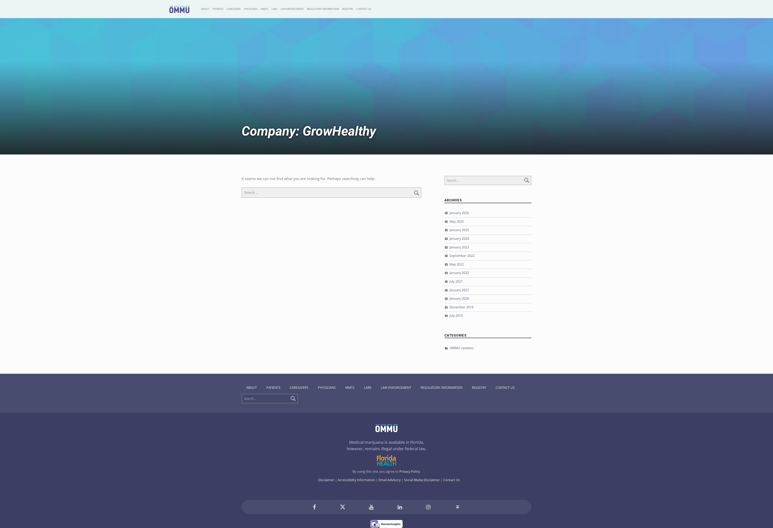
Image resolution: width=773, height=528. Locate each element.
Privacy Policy (409, 471)
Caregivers (234, 9)
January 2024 (459, 238)
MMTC (264, 9)
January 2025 (459, 230)
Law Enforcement (292, 9)
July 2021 (456, 281)
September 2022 (462, 255)
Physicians (251, 9)
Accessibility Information (356, 480)
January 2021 (459, 290)
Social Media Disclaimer (422, 480)
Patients (218, 9)
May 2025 (457, 221)
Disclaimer (326, 480)
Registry (347, 9)
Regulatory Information (323, 9)
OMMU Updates (462, 348)
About (205, 9)
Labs (274, 9)
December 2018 (461, 307)
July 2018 (456, 315)
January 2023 (459, 247)
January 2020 (459, 298)
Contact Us (363, 9)
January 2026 (459, 213)
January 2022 (459, 273)
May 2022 (457, 264)
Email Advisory (389, 480)
